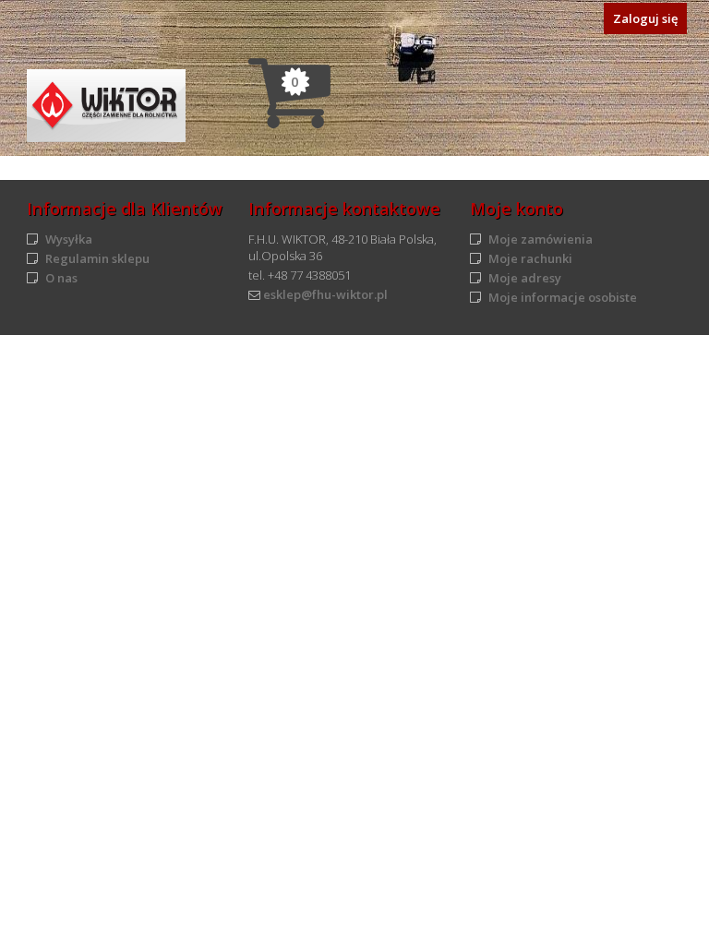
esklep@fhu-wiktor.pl (325, 294)
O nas (61, 277)
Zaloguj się (645, 18)
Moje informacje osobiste (562, 297)
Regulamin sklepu (97, 258)
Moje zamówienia (540, 239)
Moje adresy (524, 277)
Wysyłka (68, 239)
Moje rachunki (530, 258)
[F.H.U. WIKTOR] (106, 105)
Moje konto (516, 208)
